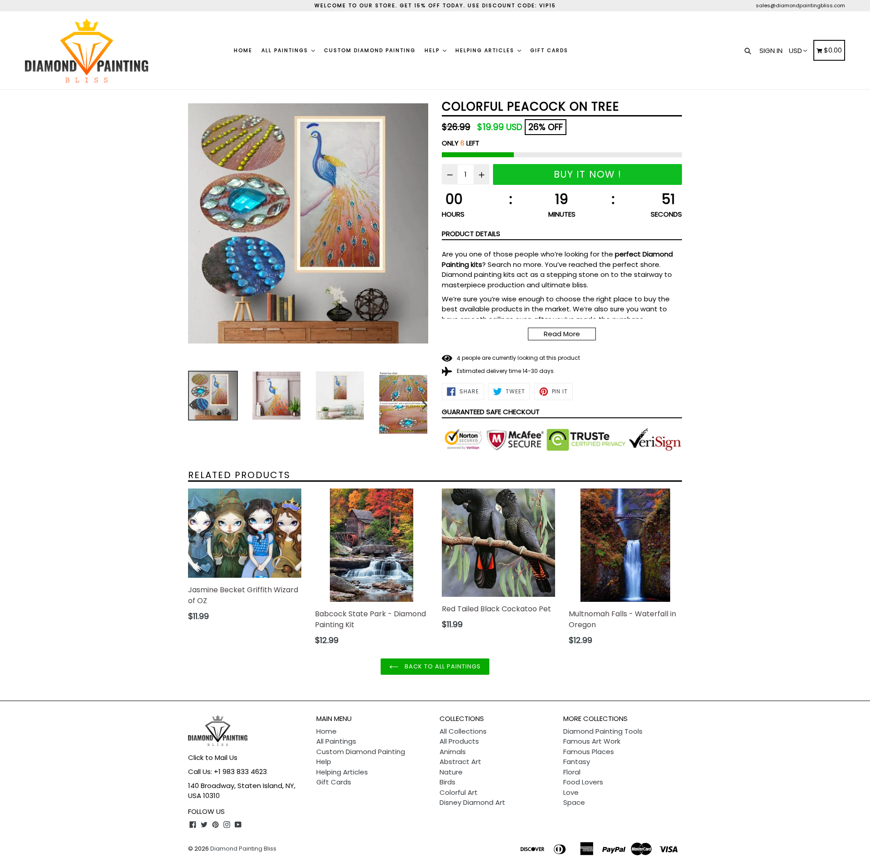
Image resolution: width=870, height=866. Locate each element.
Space (574, 802)
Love (571, 792)
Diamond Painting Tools (603, 731)
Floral (571, 772)
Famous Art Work (591, 741)
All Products (459, 741)
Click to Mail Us (212, 757)
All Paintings (285, 50)
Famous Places (588, 751)
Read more (562, 334)
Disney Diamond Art (472, 802)
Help (433, 50)
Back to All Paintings (442, 666)
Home (243, 50)
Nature (451, 772)
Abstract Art (460, 761)
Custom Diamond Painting (370, 50)
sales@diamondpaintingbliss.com (800, 5)
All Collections (463, 731)
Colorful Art (459, 792)
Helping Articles (486, 50)
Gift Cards (549, 50)
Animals (453, 751)
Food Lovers (583, 782)
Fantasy (576, 761)
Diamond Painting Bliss (243, 848)
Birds (447, 782)
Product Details (471, 233)
